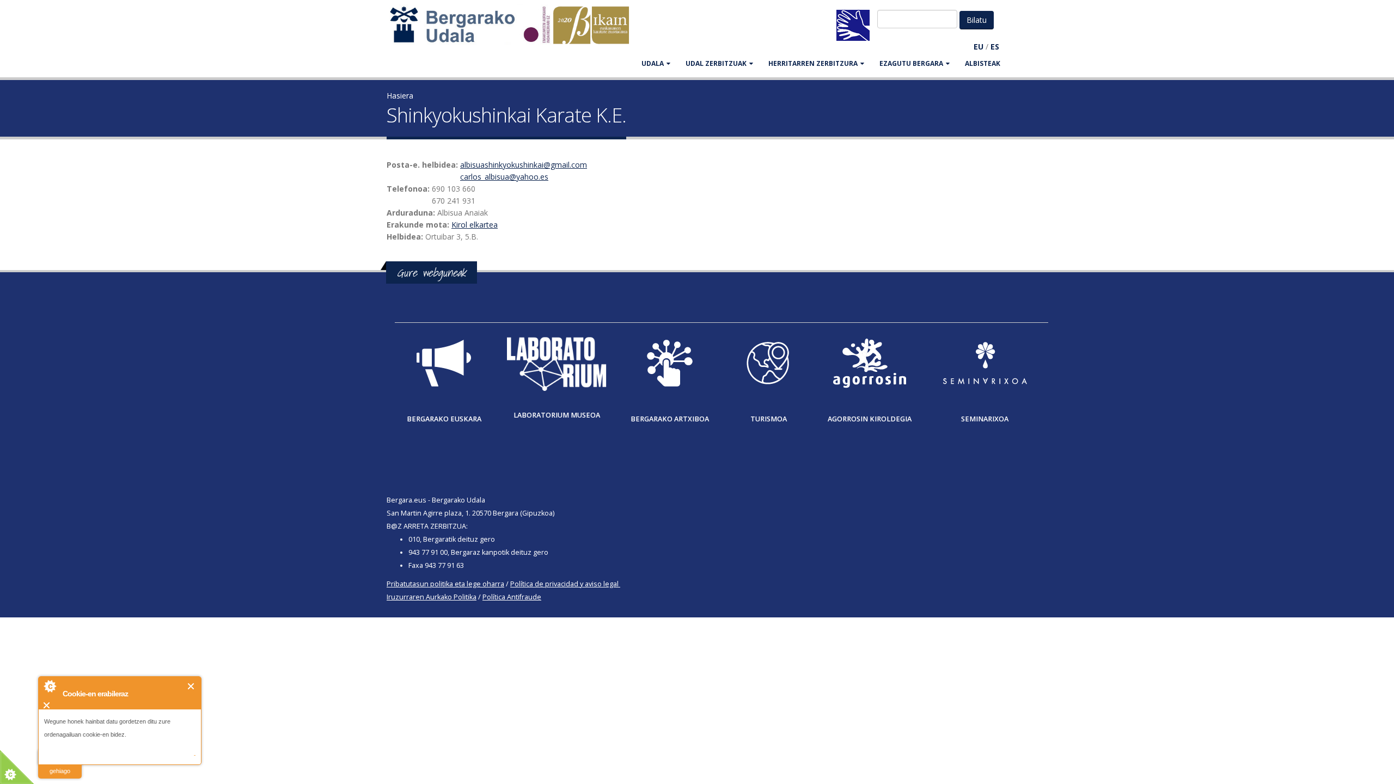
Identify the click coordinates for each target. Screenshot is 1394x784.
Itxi (191, 686)
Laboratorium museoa (556, 415)
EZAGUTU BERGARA (911, 63)
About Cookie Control (49, 686)
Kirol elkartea (474, 224)
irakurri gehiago (60, 764)
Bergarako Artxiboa (670, 419)
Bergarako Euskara (444, 419)
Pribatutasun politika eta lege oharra (445, 584)
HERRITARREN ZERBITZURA (813, 63)
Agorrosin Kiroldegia (870, 419)
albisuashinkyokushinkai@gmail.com (523, 165)
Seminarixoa (984, 419)
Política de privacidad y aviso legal (564, 584)
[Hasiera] (515, 30)
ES (995, 46)
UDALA (652, 63)
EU (978, 46)
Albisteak (982, 63)
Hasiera (400, 95)
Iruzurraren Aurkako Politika (431, 597)
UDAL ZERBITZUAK (716, 63)
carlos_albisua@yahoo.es (504, 176)
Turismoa (768, 419)
